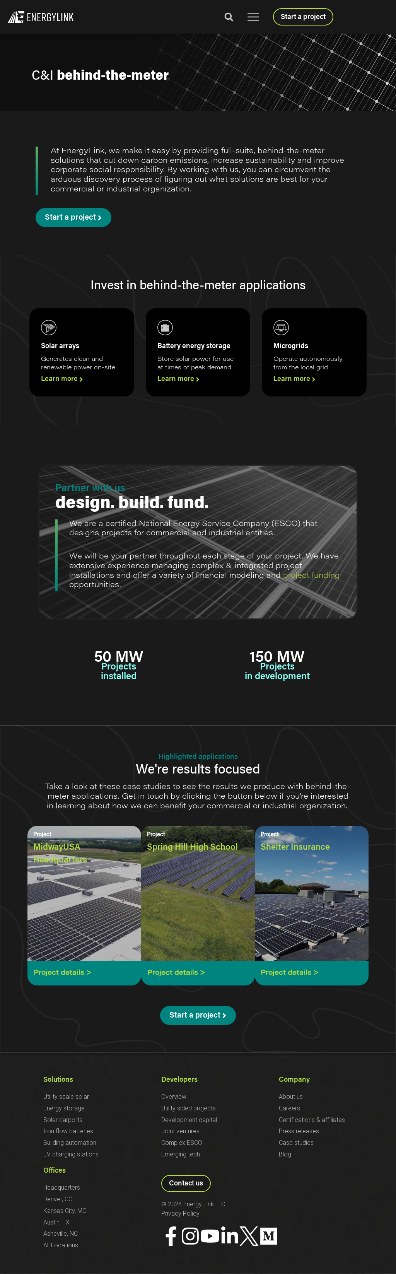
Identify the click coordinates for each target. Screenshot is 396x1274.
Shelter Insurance (295, 848)
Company (294, 1080)
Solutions (58, 1080)
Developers (179, 1080)
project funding (311, 576)
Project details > (63, 973)
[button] (253, 17)
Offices (54, 1171)
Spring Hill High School (192, 848)
